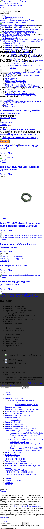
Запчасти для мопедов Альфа (22, 400)
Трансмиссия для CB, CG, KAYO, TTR (26, 448)
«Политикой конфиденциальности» (28, 506)
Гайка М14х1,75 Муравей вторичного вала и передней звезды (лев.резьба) (20, 224)
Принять (3, 521)
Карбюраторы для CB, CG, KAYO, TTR (26, 439)
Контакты (4, 517)
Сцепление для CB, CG (19, 63)
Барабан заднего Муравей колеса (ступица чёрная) (21, 41)
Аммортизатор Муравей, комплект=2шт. (17, 34)
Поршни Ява (15, 420)
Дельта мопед (20, 23)
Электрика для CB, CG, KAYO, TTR (25, 72)
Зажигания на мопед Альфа (26, 405)
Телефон (4, 127)
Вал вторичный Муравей (13, 265)
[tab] (24, 79)
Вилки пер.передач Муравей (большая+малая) (15, 283)
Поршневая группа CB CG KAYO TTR (26, 433)
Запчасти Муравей (15, 25)
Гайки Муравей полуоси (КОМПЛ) (18, 129)
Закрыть (3, 491)
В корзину (4, 73)
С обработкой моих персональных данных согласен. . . (21, 134)
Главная (3, 25)
